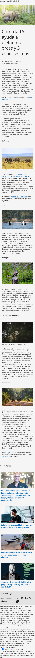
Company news (26, 641)
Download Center (10, 614)
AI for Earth (10, 453)
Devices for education (22, 620)
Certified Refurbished (23, 616)
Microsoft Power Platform (18, 632)
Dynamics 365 (26, 630)
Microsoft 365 (4, 632)
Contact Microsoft (6, 653)
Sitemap (28, 651)
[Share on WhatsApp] (17, 601)
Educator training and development (16, 625)
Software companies (22, 639)
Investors (17, 643)
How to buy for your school (16, 624)
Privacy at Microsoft (6, 643)
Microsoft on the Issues (20, 197)
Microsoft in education (7, 620)
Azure (32, 634)
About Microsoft (15, 641)
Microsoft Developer (7, 636)
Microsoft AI (4, 630)
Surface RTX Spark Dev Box (9, 608)
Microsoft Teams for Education (10, 622)
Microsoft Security (15, 630)
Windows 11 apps (19, 612)
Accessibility (10, 645)
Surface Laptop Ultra (25, 606)
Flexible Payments (23, 618)
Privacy (15, 653)
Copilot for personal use (18, 610)
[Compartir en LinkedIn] (26, 598)
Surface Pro (4, 606)
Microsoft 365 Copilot (12, 634)
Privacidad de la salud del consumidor (12, 651)
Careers (7, 641)
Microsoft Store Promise (8, 618)
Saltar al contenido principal (9, 1)
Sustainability (19, 645)
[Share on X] (22, 598)
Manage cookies (23, 653)
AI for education (10, 628)
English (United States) (7, 647)
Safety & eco (15, 655)
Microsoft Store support (25, 614)
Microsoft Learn (19, 636)
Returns (2, 616)
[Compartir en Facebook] (17, 598)
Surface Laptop (13, 606)
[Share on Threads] (30, 598)
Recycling (23, 655)
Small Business (25, 634)
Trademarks (7, 655)
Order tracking (10, 616)
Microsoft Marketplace (7, 639)
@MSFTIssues (6, 456)
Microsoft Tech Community (21, 637)
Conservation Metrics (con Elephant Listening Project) (16, 175)
